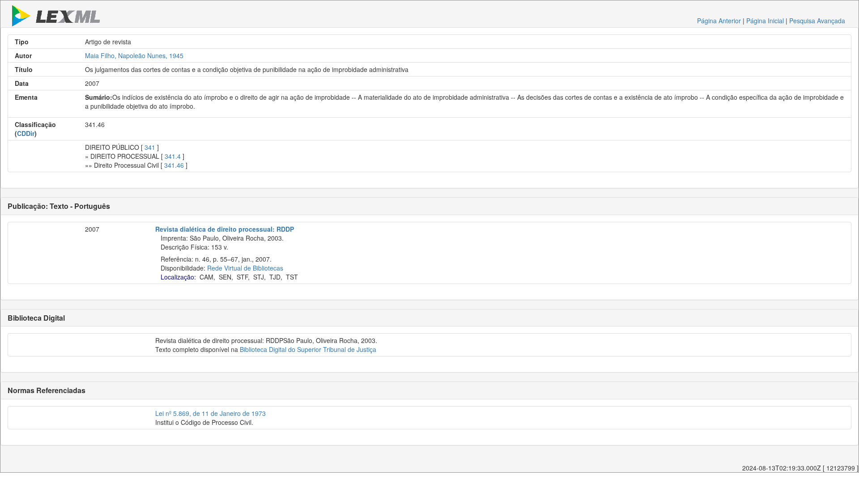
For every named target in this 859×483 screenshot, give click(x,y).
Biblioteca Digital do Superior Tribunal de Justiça (308, 349)
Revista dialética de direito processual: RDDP (224, 229)
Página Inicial (765, 20)
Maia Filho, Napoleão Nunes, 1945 (134, 55)
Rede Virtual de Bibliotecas (245, 267)
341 (150, 147)
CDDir (25, 133)
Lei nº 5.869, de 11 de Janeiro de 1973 (210, 413)
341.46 (174, 165)
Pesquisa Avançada (817, 20)
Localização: (178, 276)
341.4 (173, 156)
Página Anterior (719, 20)
